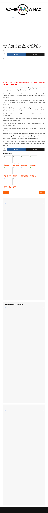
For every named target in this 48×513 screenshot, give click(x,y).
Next (41, 192)
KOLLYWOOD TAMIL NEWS (20, 50)
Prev (7, 192)
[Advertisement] (24, 32)
